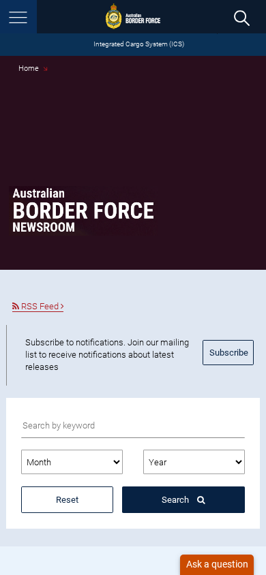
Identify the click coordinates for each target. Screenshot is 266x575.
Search (176, 500)
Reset (67, 500)
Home (28, 68)
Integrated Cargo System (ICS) (138, 44)
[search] (241, 17)
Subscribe (228, 352)
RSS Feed (40, 306)
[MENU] (18, 16)
